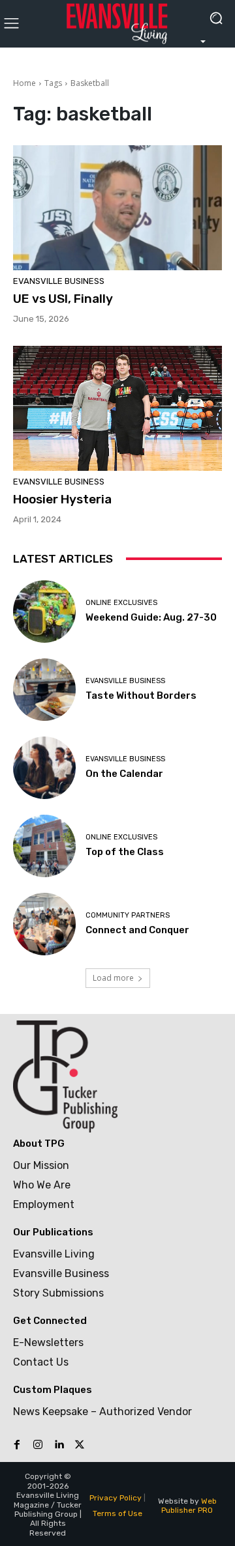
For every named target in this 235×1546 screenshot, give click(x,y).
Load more (113, 977)
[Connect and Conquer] (44, 924)
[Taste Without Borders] (44, 689)
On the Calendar (124, 774)
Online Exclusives (121, 602)
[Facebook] (17, 1445)
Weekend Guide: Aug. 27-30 (151, 617)
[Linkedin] (58, 1445)
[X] (79, 1445)
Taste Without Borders (141, 695)
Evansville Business (58, 281)
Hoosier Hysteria (62, 499)
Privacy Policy (115, 1497)
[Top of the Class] (44, 846)
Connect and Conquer (137, 930)
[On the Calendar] (44, 768)
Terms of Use (117, 1513)
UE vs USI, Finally (63, 298)
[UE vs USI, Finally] (117, 207)
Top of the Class (125, 852)
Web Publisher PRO (189, 1506)
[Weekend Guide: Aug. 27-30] (44, 611)
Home (24, 83)
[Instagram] (37, 1445)
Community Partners (128, 915)
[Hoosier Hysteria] (117, 408)
